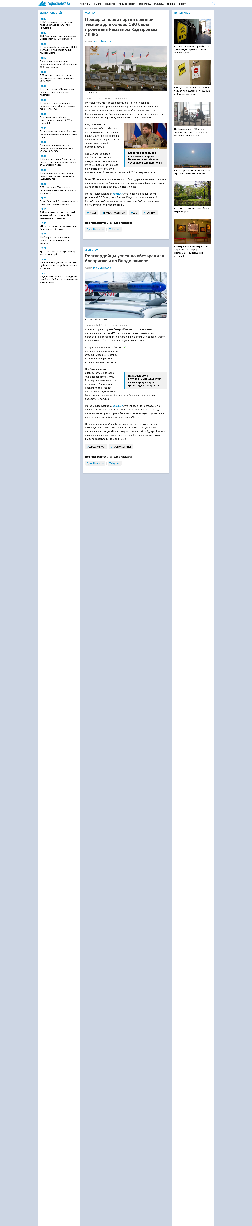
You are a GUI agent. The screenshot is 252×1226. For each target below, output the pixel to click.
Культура (159, 4)
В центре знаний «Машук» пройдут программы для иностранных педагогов (59, 91)
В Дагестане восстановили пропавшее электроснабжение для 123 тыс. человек (58, 63)
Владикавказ (97, 446)
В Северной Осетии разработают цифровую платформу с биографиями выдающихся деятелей (192, 251)
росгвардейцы (122, 446)
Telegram (114, 229)
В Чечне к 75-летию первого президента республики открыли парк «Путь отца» (57, 105)
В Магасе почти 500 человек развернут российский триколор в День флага (58, 190)
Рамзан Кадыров (114, 212)
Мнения (171, 4)
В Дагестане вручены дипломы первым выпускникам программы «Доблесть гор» (57, 175)
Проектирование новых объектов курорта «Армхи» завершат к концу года (58, 134)
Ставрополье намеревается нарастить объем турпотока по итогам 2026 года (56, 147)
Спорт (182, 4)
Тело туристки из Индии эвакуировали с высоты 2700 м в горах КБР (57, 119)
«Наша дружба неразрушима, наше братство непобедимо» (59, 227)
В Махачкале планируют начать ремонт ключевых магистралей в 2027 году (57, 77)
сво (135, 212)
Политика (85, 4)
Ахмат (92, 212)
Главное (89, 13)
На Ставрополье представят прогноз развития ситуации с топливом (55, 240)
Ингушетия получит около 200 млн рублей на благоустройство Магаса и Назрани (58, 265)
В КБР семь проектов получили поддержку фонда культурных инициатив (56, 24)
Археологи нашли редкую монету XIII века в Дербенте (57, 253)
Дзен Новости (95, 229)
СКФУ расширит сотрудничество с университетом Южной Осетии (58, 37)
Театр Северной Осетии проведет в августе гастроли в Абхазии (59, 202)
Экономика (145, 4)
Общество (110, 4)
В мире (97, 4)
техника (150, 212)
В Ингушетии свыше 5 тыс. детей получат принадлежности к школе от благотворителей (58, 161)
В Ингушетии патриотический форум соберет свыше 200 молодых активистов (57, 215)
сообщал (117, 193)
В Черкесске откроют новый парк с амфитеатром (192, 210)
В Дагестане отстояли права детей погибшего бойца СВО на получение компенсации (59, 279)
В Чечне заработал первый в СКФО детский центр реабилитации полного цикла (58, 49)
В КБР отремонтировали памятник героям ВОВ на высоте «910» (192, 172)
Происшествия (127, 4)
